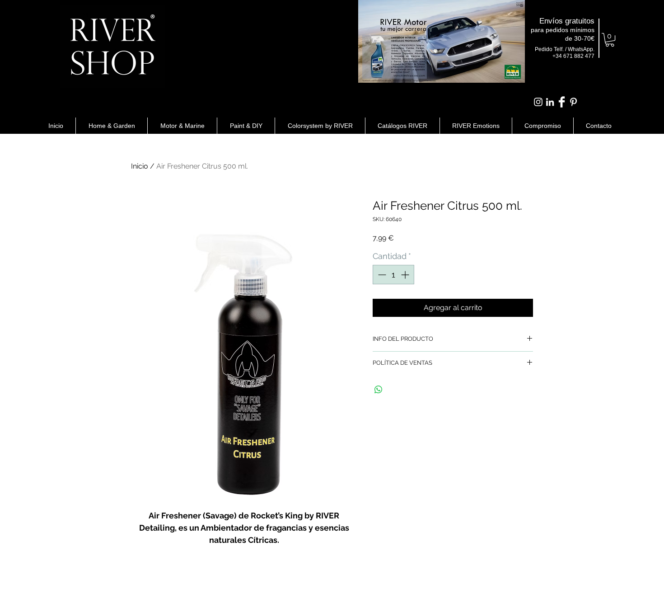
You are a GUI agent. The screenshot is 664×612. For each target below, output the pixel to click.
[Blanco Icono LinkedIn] (550, 102)
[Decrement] (381, 274)
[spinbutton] (393, 274)
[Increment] (406, 274)
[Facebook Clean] (561, 102)
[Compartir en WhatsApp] (378, 389)
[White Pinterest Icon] (573, 102)
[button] (610, 40)
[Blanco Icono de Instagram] (538, 102)
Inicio (139, 166)
